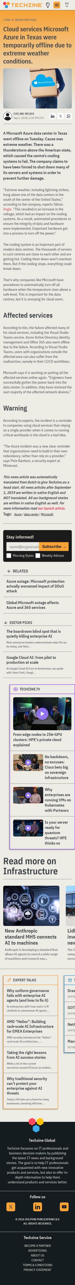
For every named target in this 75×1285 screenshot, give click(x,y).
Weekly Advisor (53, 555)
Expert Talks (24, 980)
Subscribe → (54, 546)
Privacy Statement (37, 1270)
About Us (37, 1255)
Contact (37, 1260)
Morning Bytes (23, 555)
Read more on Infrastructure (30, 866)
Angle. (7, 209)
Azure (18, 514)
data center (31, 514)
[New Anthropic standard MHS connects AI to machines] (31, 906)
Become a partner (37, 1246)
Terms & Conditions (37, 1265)
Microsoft (47, 514)
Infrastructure (26, 20)
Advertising (37, 1250)
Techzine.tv (30, 689)
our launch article (51, 508)
